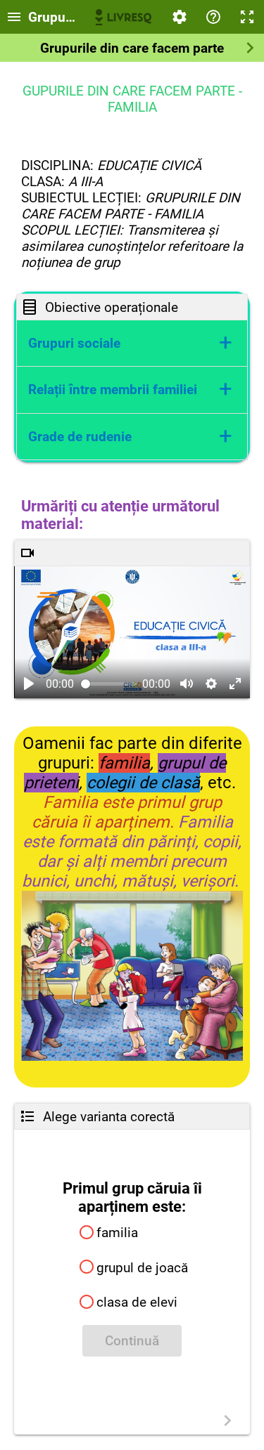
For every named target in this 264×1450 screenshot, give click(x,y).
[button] (132, 343)
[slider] (109, 684)
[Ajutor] (213, 17)
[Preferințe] (179, 17)
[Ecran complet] (247, 17)
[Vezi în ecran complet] (235, 683)
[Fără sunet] (186, 683)
